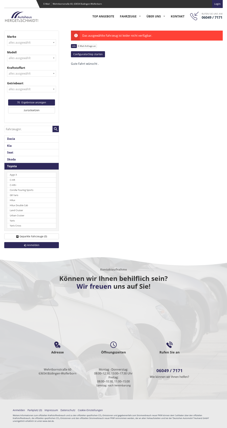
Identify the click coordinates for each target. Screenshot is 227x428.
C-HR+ (13, 185)
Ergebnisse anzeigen (31, 102)
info (74, 45)
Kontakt (177, 16)
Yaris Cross (15, 225)
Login (217, 4)
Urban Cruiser (17, 215)
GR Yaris (14, 195)
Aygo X (13, 174)
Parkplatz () (34, 410)
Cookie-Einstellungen (90, 410)
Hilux (12, 200)
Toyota (12, 166)
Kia (9, 146)
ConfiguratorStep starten (88, 54)
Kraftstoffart (16, 68)
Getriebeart (15, 83)
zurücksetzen (32, 110)
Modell (12, 52)
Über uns (153, 16)
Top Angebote (103, 16)
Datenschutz (67, 410)
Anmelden (19, 410)
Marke (11, 37)
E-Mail (46, 3)
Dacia (11, 139)
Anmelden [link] (33, 245)
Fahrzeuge (128, 16)
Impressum (51, 410)
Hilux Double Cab (19, 205)
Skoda (11, 159)
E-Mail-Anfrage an (87, 45)
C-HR (12, 179)
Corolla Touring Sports (21, 190)
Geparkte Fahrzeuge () (33, 236)
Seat (10, 152)
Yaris (12, 220)
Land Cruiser (16, 210)
